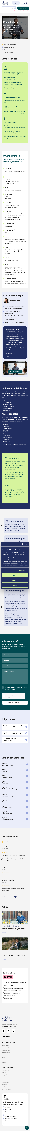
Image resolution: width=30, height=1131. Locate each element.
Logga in (15, 3)
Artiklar (3, 1057)
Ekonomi (4, 1072)
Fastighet (4, 1075)
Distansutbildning (7, 953)
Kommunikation (7, 801)
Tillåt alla (15, 575)
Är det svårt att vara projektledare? (9, 740)
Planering (5, 782)
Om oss (4, 1060)
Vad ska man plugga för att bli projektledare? (12, 727)
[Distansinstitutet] (5, 2)
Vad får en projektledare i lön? (12, 733)
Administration (5, 1070)
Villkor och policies (6, 1055)
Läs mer (4, 933)
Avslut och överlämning (9, 788)
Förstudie (5, 770)
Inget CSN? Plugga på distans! (14, 955)
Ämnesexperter (6, 1052)
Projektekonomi (7, 807)
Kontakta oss (5, 1045)
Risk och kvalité (7, 776)
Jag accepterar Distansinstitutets (16, 688)
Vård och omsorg (6, 1089)
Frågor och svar (6, 1050)
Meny (23, 3)
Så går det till (5, 1047)
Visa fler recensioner (7, 897)
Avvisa (15, 585)
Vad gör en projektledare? (19, 444)
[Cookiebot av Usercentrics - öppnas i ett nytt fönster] (21, 544)
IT (2, 1079)
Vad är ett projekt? (8, 764)
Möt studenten (17, 926)
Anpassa (14, 580)
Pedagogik (4, 1084)
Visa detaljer (22, 570)
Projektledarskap (7, 819)
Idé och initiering (7, 795)
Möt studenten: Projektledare (14, 929)
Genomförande (7, 813)
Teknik (3, 1087)
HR (2, 1077)
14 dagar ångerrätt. (10, 183)
